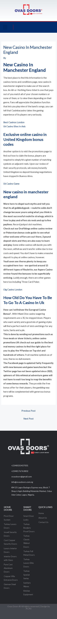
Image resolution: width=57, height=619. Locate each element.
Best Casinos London (13, 122)
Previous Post (28, 410)
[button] (5, 27)
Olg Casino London (12, 289)
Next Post (28, 418)
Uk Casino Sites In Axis (14, 126)
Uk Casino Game (11, 183)
